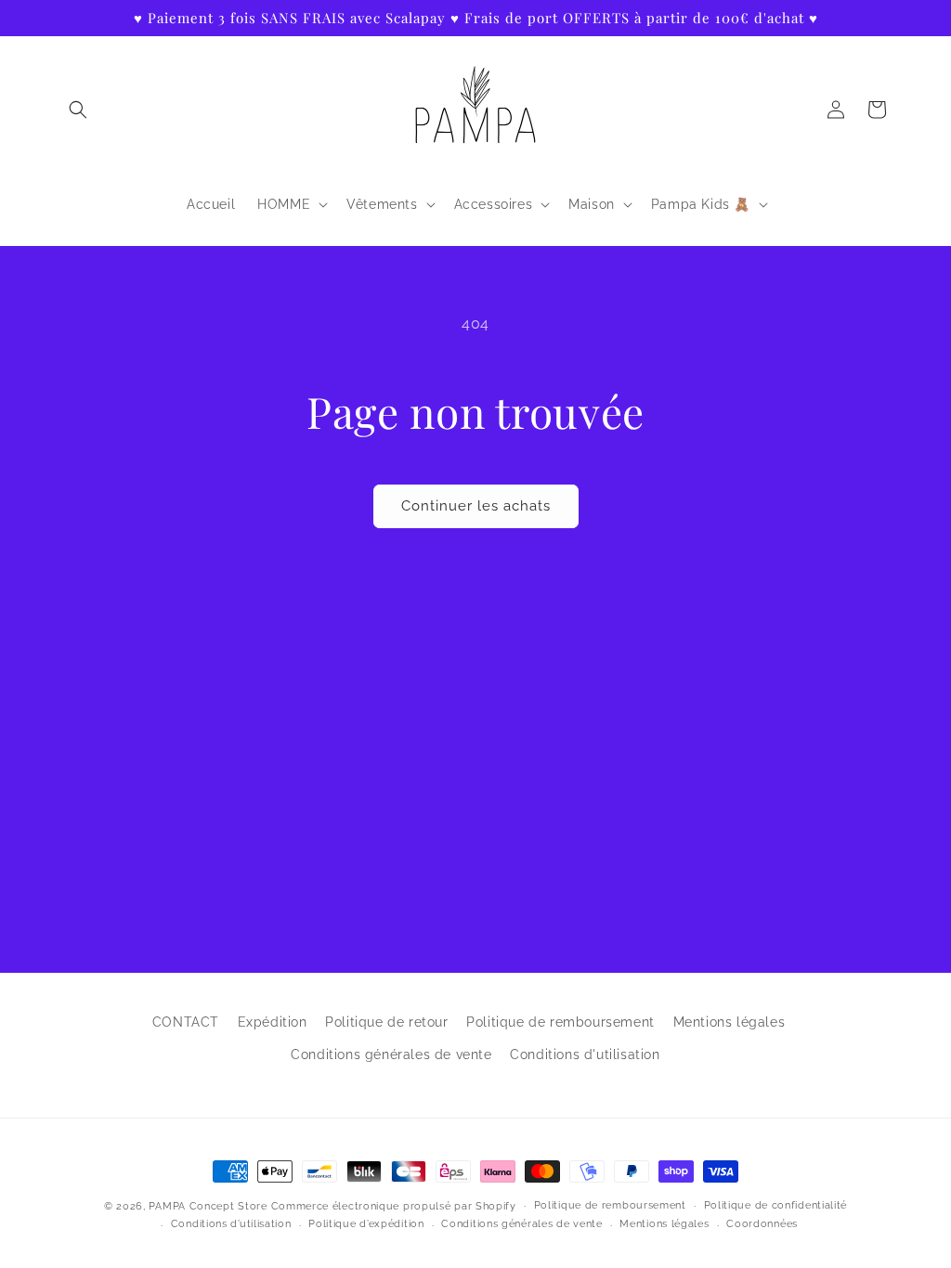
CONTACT (185, 1022)
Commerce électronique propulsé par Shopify (393, 1206)
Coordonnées (762, 1224)
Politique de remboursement (560, 1022)
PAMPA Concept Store (208, 1206)
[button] (78, 109)
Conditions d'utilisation (584, 1054)
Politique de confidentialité (776, 1205)
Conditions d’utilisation (231, 1224)
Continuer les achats (476, 506)
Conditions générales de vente (391, 1054)
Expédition (272, 1022)
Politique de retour (386, 1022)
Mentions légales (729, 1022)
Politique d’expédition (365, 1224)
